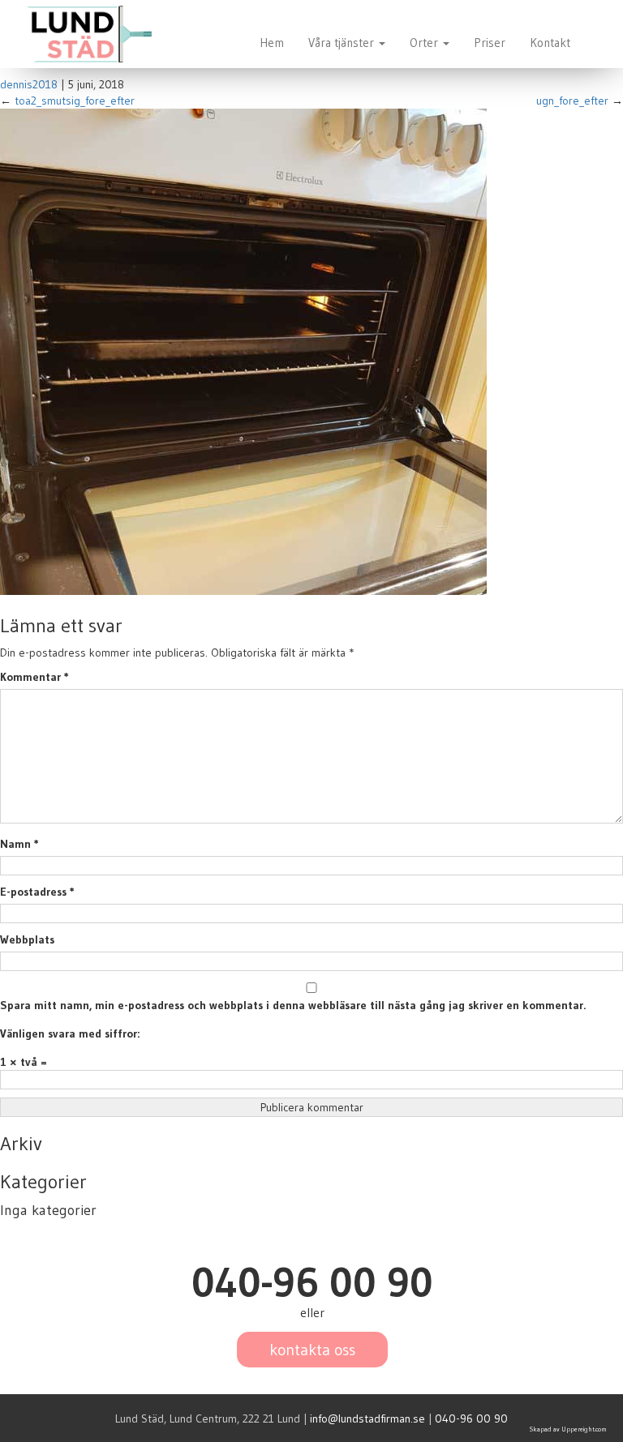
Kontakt (550, 42)
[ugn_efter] (243, 351)
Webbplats (27, 939)
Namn (19, 844)
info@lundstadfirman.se (367, 1418)
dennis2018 (29, 84)
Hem (272, 42)
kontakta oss (312, 1349)
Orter (425, 42)
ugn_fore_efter (572, 100)
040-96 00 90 (471, 1418)
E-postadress (37, 891)
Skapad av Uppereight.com (568, 1429)
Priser (489, 42)
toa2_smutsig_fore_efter (75, 100)
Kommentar (34, 677)
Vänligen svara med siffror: (70, 1033)
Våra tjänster (342, 42)
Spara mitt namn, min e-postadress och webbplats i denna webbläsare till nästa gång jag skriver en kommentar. (293, 1005)
